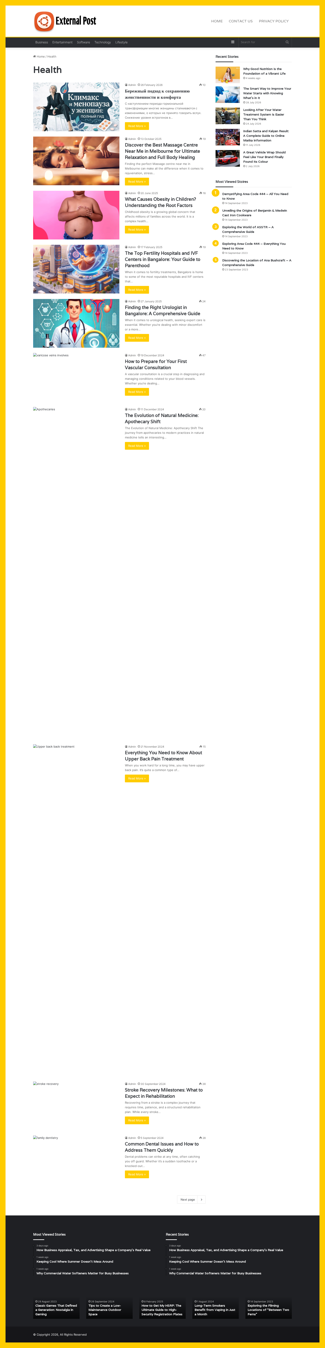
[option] (56, 1301)
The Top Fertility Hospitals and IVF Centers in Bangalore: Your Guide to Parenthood (162, 259)
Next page (188, 1199)
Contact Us (241, 21)
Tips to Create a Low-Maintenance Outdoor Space (104, 1310)
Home (217, 21)
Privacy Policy (274, 21)
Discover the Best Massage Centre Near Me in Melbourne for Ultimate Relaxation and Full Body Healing (162, 151)
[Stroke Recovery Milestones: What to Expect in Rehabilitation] (76, 1106)
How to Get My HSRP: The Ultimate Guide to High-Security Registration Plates (161, 1310)
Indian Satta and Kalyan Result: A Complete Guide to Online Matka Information (266, 135)
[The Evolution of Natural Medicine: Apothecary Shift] (76, 573)
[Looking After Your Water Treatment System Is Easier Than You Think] (228, 116)
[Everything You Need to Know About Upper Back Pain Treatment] (76, 910)
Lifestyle (121, 42)
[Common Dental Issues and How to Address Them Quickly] (76, 1160)
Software (83, 42)
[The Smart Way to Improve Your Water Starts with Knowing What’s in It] (228, 94)
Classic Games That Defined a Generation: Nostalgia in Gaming (56, 1310)
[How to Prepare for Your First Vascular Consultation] (76, 377)
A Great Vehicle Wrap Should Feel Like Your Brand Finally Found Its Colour (264, 157)
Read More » (137, 126)
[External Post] (66, 21)
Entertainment (62, 42)
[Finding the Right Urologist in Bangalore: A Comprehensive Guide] (76, 323)
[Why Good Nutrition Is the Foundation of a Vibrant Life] (228, 75)
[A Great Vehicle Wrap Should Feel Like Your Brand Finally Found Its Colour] (228, 158)
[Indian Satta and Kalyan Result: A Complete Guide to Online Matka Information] (228, 137)
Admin (132, 85)
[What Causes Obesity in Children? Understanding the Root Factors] (76, 215)
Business (41, 42)
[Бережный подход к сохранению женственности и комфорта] (76, 107)
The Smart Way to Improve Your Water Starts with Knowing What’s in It (267, 93)
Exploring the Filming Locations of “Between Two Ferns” (268, 1310)
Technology (102, 42)
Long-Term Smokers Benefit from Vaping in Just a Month (215, 1310)
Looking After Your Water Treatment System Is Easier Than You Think (263, 114)
